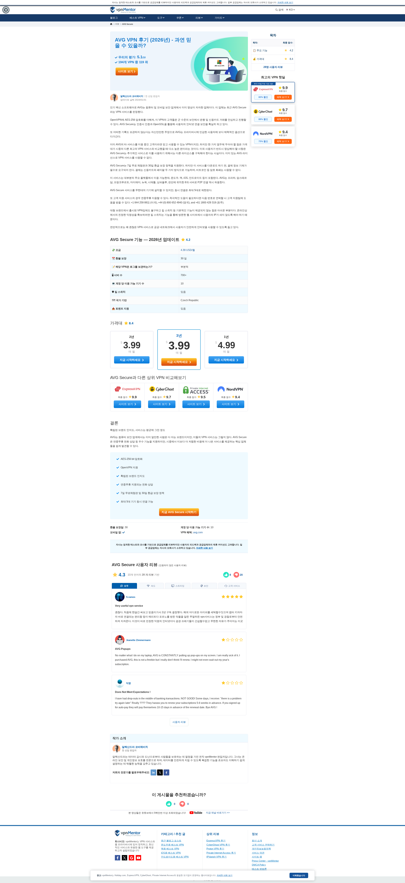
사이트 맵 (257, 856)
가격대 (260, 59)
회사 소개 (257, 840)
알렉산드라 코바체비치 (131, 96)
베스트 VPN (136, 17)
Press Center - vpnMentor (265, 860)
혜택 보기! (282, 97)
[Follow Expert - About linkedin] (153, 772)
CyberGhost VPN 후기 (218, 844)
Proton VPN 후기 (215, 848)
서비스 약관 (258, 852)
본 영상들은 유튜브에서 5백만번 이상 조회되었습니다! (157, 812)
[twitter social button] (124, 857)
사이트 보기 (126, 71)
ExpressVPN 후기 (215, 840)
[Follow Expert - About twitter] (160, 772)
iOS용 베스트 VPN (171, 852)
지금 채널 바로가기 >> (218, 812)
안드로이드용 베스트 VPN (175, 856)
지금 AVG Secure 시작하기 (179, 512)
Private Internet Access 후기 (221, 852)
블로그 (114, 17)
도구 (159, 17)
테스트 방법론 (259, 869)
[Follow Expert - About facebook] (166, 772)
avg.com (198, 532)
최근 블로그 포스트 (171, 840)
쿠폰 (178, 17)
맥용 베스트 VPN (170, 848)
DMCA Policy (259, 864)
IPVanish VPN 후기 (216, 856)
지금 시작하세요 (178, 361)
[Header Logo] (123, 10)
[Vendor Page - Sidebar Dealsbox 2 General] (273, 114)
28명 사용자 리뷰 (273, 67)
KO (290, 9)
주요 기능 (262, 50)
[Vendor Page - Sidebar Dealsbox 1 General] (273, 92)
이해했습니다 (299, 875)
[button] (6, 10)
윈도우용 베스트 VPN (172, 844)
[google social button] (131, 857)
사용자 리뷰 (179, 722)
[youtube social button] (138, 857)
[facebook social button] (117, 857)
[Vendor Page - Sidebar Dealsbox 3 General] (273, 136)
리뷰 (198, 17)
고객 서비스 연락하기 (263, 844)
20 (241, 575)
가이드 (218, 17)
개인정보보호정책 (261, 848)
